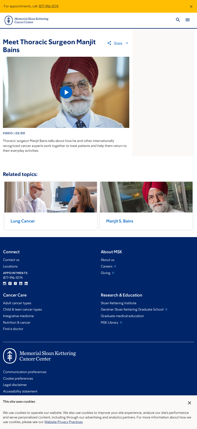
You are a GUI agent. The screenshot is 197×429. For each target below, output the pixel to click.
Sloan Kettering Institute (118, 303)
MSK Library (110, 322)
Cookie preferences (18, 378)
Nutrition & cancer (16, 322)
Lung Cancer (23, 221)
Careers (107, 266)
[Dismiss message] (191, 6)
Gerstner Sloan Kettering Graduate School (132, 309)
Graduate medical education (122, 316)
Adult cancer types (17, 303)
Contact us (11, 260)
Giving (106, 273)
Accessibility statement (20, 391)
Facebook (10, 283)
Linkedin (26, 283)
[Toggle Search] (178, 20)
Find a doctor (13, 329)
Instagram (4, 283)
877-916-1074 (48, 6)
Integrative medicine (18, 316)
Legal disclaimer (15, 385)
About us (107, 260)
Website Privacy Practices (63, 422)
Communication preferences (24, 372)
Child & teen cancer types (22, 309)
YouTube (20, 283)
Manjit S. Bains (119, 221)
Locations (10, 266)
